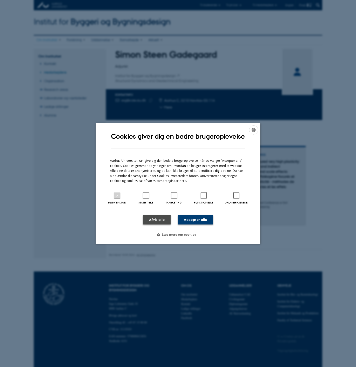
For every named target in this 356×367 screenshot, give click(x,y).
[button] (178, 234)
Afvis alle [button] (157, 219)
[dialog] (178, 183)
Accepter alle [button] (195, 219)
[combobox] (254, 130)
